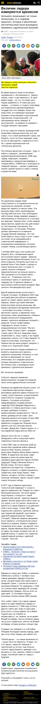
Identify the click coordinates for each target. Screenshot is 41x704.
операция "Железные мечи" (13, 34)
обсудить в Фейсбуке (27, 685)
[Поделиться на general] (13, 46)
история (30, 31)
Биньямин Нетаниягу (18, 31)
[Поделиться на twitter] (18, 46)
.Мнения (17, 3)
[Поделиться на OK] (28, 46)
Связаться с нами (29, 697)
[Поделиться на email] (23, 46)
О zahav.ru (6, 693)
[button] (38, 175)
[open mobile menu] (2, 2)
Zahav (10, 3)
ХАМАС (6, 31)
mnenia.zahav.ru (15, 40)
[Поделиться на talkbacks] (37, 46)
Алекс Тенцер (7, 37)
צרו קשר (5, 700)
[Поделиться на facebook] (4, 46)
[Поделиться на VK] (33, 46)
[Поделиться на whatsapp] (9, 46)
